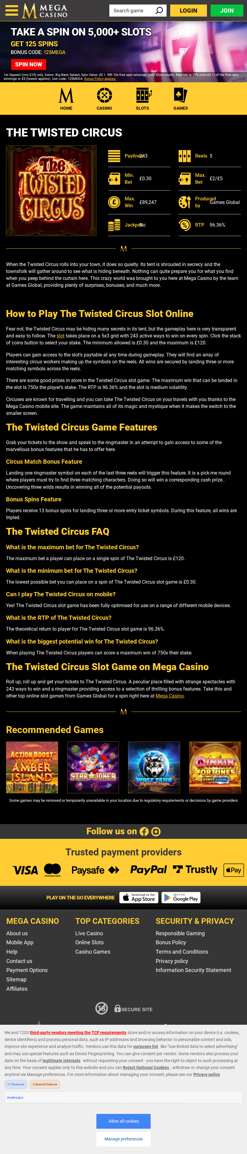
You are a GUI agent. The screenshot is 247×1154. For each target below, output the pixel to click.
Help (11, 952)
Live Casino (89, 933)
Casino (104, 108)
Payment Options (27, 970)
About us (17, 933)
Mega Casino (170, 696)
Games (181, 108)
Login (188, 10)
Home (66, 108)
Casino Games (92, 952)
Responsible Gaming (180, 933)
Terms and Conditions (182, 952)
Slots (142, 108)
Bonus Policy (171, 942)
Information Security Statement (193, 970)
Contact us (19, 961)
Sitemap (16, 979)
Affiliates (16, 989)
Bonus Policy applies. (100, 79)
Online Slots (89, 942)
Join (227, 10)
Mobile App (19, 942)
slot (60, 336)
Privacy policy (172, 961)
